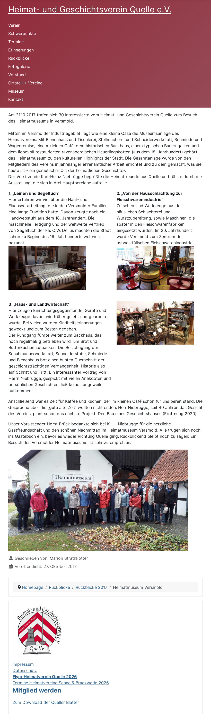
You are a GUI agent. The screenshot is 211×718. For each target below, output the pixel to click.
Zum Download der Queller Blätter (46, 702)
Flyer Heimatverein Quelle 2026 (45, 676)
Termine (16, 41)
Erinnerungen (21, 49)
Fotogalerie (19, 66)
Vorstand (17, 74)
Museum (16, 91)
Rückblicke (18, 58)
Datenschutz (25, 670)
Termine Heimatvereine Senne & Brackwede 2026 (61, 682)
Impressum (23, 664)
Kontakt (15, 99)
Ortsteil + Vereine (25, 82)
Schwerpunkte (22, 33)
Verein (14, 25)
